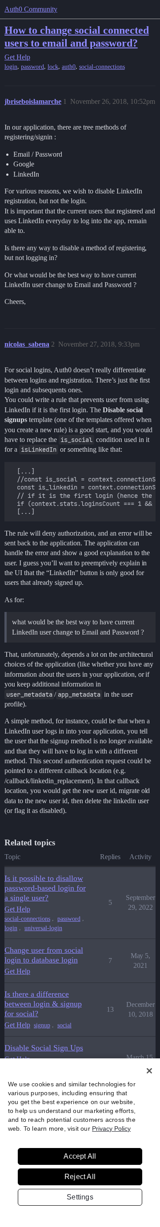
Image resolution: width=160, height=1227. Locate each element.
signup (42, 1025)
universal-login (43, 928)
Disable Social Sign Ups (43, 1047)
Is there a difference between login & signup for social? (43, 1004)
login (10, 66)
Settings (80, 1197)
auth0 (69, 66)
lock (53, 66)
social (64, 1025)
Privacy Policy (111, 1128)
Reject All (80, 1176)
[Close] (149, 1071)
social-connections (102, 66)
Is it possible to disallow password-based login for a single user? (45, 888)
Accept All (80, 1156)
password (32, 66)
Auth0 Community (30, 9)
